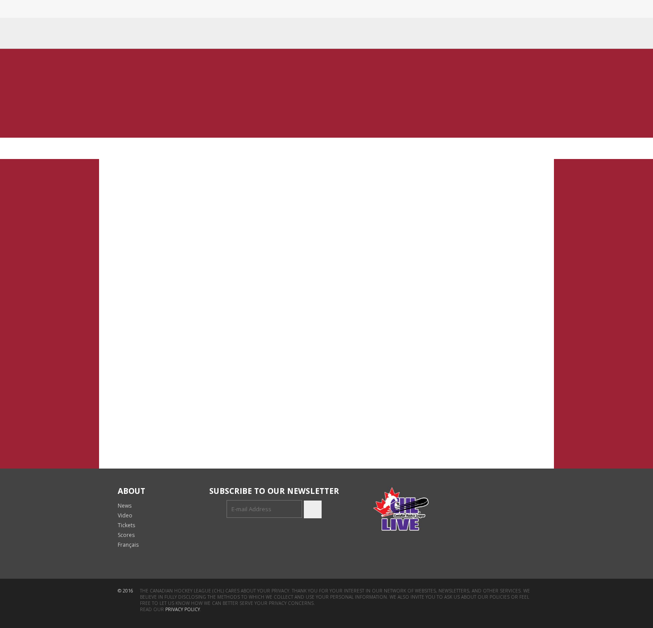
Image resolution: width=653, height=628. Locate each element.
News (124, 505)
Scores (126, 535)
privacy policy (182, 609)
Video (125, 515)
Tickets (126, 525)
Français (128, 545)
